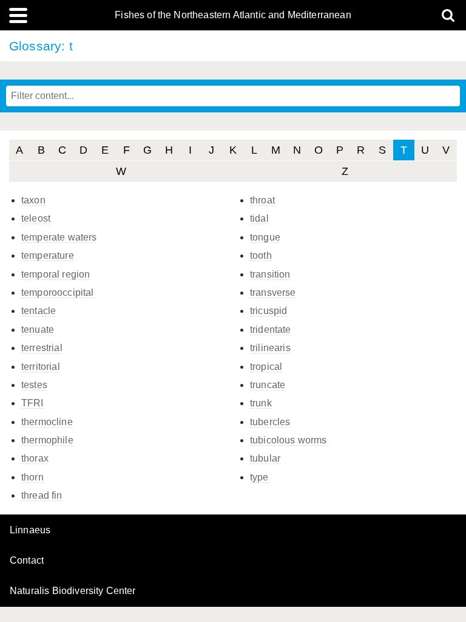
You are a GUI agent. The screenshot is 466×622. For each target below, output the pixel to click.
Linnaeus (30, 530)
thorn (32, 477)
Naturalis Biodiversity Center (73, 591)
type (259, 477)
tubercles (270, 422)
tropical (266, 366)
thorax (35, 458)
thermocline (47, 422)
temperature (47, 255)
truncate (267, 385)
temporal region (55, 274)
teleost (35, 218)
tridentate (270, 329)
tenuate (37, 329)
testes (34, 385)
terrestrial (41, 348)
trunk (261, 403)
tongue (265, 237)
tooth (261, 255)
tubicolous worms (288, 440)
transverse (273, 292)
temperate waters (59, 237)
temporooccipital (57, 292)
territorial (40, 366)
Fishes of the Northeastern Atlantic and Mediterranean (233, 15)
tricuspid (268, 311)
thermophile (47, 440)
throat (262, 200)
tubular (265, 458)
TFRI (32, 403)
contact (27, 560)
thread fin (41, 495)
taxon (33, 200)
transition (270, 274)
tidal (259, 218)
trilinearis (270, 348)
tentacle (38, 311)
